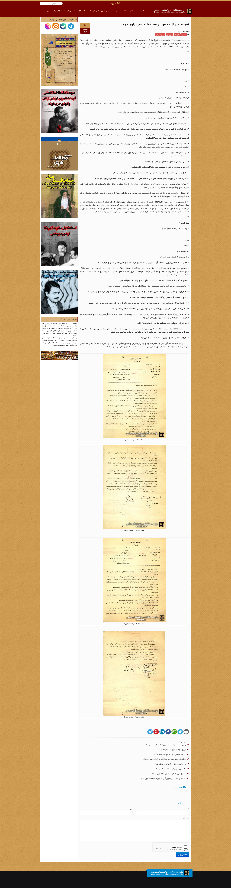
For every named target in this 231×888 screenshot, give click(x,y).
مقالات (124, 11)
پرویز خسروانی (160, 35)
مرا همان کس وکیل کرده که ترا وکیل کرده (170, 768)
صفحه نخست (140, 11)
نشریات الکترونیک (59, 11)
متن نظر (186, 818)
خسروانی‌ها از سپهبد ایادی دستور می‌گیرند (170, 754)
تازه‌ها (89, 11)
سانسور (184, 35)
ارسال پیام (182, 854)
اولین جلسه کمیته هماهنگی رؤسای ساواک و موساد (166, 744)
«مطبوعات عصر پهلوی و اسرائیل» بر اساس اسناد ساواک (165, 759)
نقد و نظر (96, 11)
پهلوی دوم (169, 35)
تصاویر (118, 11)
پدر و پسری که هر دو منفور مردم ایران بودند (169, 773)
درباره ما (47, 11)
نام (188, 809)
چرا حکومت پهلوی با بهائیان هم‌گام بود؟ (171, 764)
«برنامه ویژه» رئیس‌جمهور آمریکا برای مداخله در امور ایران (164, 778)
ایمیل (130, 809)
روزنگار (69, 11)
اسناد (112, 11)
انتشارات (131, 11)
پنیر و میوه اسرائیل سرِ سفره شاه (174, 749)
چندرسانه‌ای (105, 11)
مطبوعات (177, 35)
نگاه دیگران (82, 11)
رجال (74, 11)
